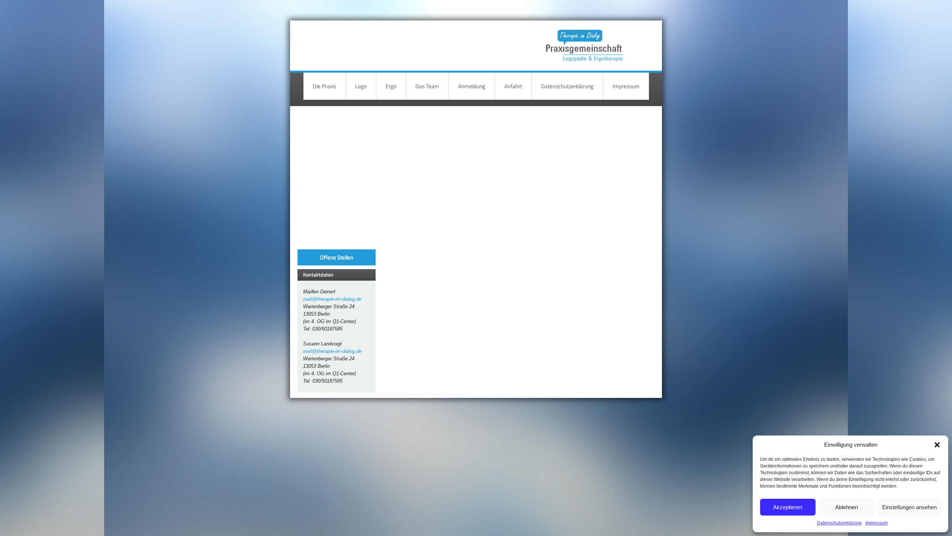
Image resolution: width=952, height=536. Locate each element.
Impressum (876, 523)
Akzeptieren (787, 507)
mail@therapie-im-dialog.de (332, 299)
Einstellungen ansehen (909, 507)
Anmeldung (471, 86)
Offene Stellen (336, 257)
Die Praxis (324, 86)
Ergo (391, 86)
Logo (361, 86)
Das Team (427, 86)
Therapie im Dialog (583, 40)
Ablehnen (846, 507)
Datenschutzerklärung (839, 523)
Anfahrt (513, 86)
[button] (937, 445)
